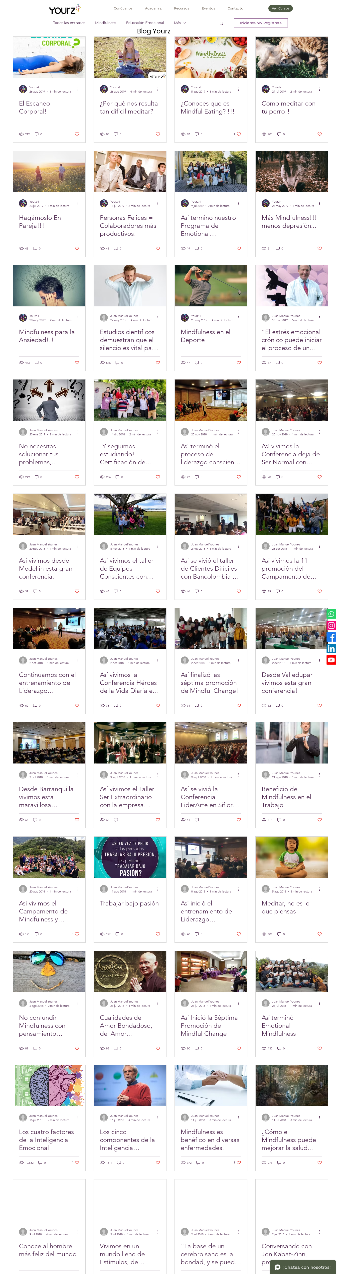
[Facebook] (331, 637)
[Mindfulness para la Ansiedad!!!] (49, 285)
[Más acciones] (79, 89)
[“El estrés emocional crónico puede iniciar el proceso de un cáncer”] (292, 285)
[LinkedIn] (331, 648)
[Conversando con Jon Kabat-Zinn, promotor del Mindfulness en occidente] (292, 1200)
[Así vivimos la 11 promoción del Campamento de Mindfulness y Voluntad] (292, 514)
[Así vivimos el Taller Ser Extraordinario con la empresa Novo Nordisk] (130, 743)
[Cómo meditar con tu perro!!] (292, 57)
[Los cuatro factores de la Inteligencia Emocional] (49, 1085)
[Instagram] (331, 625)
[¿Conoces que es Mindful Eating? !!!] (211, 57)
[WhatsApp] (331, 614)
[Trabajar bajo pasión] (130, 857)
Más (177, 22)
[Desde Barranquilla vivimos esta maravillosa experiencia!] (49, 743)
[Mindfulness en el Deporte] (211, 285)
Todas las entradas (69, 22)
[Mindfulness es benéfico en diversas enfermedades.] (211, 1085)
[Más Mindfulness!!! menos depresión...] (292, 171)
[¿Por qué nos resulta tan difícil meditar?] (130, 57)
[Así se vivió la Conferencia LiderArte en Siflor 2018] (211, 743)
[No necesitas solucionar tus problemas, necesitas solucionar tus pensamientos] (49, 400)
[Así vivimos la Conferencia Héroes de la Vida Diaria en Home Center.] (130, 628)
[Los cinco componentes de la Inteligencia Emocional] (130, 1085)
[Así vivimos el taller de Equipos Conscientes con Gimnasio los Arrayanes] (130, 514)
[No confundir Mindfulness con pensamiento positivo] (49, 971)
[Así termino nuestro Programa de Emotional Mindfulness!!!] (211, 171)
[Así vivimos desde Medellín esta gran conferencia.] (49, 514)
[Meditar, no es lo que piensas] (292, 857)
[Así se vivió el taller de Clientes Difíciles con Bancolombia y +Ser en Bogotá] (211, 514)
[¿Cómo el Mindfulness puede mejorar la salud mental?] (292, 1085)
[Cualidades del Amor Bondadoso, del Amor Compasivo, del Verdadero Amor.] (130, 971)
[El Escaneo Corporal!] (49, 57)
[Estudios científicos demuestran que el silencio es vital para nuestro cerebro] (130, 285)
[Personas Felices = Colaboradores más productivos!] (130, 171)
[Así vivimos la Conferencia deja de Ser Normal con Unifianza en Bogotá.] (292, 400)
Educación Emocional (145, 22)
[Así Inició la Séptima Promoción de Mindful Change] (211, 971)
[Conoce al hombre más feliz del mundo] (49, 1200)
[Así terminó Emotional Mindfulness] (292, 971)
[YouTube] (331, 660)
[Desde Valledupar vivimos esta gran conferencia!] (292, 628)
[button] (123, 8)
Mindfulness (105, 22)
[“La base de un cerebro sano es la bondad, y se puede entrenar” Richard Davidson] (211, 1200)
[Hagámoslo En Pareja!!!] (49, 171)
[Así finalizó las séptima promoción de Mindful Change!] (211, 628)
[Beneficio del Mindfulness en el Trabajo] (292, 743)
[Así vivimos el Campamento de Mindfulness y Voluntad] (49, 857)
